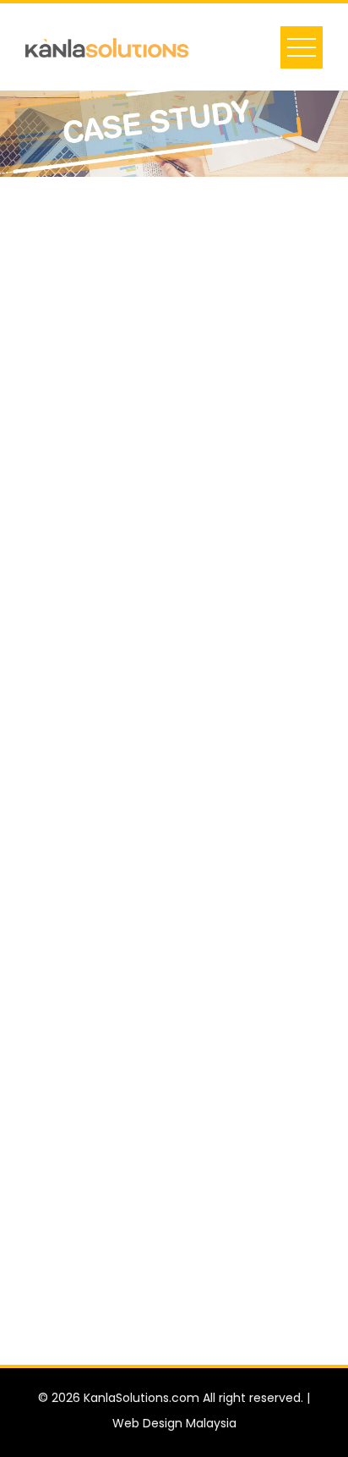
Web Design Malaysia (174, 1423)
